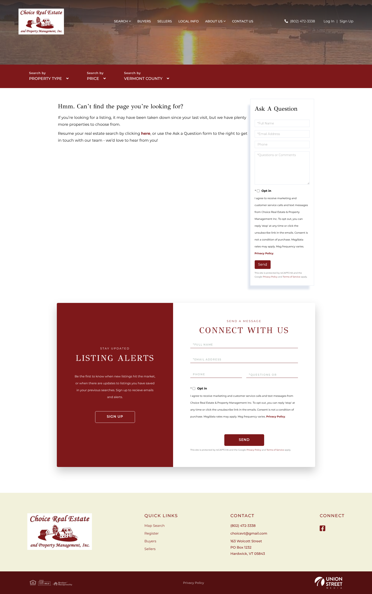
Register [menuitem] (151, 534)
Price (93, 78)
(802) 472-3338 (302, 21)
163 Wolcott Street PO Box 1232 (247, 547)
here (145, 133)
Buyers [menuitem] (144, 21)
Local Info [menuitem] (188, 21)
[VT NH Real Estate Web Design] (328, 583)
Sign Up (346, 21)
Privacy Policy (264, 253)
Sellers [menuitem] (164, 21)
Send (262, 264)
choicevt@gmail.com (248, 534)
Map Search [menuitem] (154, 526)
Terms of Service (292, 276)
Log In (329, 21)
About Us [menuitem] (214, 21)
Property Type (45, 78)
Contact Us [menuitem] (242, 21)
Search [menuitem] (121, 21)
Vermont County (143, 78)
